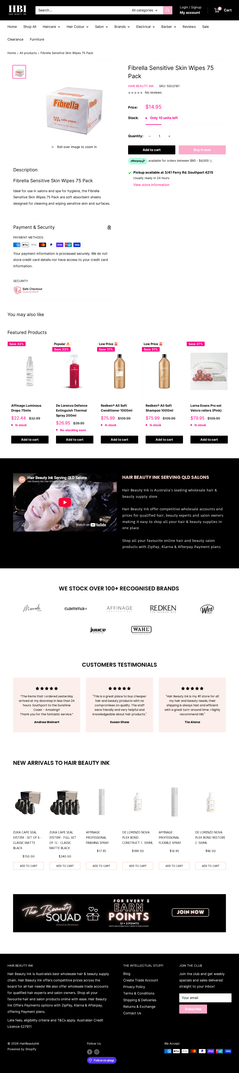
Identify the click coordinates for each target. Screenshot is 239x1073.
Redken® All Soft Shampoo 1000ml (159, 408)
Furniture (37, 39)
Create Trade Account (140, 980)
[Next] (231, 393)
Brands (120, 27)
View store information (151, 185)
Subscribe (193, 1009)
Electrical (143, 27)
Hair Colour (75, 27)
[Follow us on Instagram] (96, 1051)
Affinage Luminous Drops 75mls (26, 408)
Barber (166, 27)
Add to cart (152, 150)
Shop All (29, 27)
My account (190, 12)
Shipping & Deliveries (139, 1000)
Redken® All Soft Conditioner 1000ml (116, 408)
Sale (205, 27)
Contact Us (132, 1013)
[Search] (167, 10)
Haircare (49, 27)
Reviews (189, 27)
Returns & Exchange (139, 1007)
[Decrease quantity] (149, 136)
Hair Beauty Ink (141, 86)
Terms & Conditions (138, 993)
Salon (99, 27)
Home (12, 27)
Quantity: (135, 136)
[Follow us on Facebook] (89, 1051)
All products (28, 53)
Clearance (15, 39)
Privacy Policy (134, 987)
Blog (126, 974)
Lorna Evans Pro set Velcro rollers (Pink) (206, 408)
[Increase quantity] (169, 136)
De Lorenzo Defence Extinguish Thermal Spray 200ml (71, 410)
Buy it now (202, 150)
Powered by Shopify (21, 1049)
